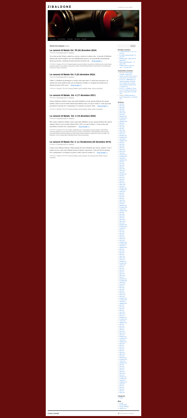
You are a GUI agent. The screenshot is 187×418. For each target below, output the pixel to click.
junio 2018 (121, 251)
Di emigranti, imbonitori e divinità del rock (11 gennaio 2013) (127, 84)
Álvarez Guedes (72, 64)
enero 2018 (122, 259)
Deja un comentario (61, 67)
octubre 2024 (122, 139)
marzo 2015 (122, 312)
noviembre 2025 (123, 118)
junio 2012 (121, 366)
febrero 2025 (122, 132)
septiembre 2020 (123, 210)
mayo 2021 (122, 196)
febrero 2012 (122, 373)
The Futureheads (106, 66)
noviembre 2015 (123, 300)
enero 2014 (122, 335)
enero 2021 (122, 203)
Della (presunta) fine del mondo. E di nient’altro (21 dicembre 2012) (128, 91)
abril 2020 (121, 217)
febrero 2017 (122, 275)
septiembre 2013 (123, 342)
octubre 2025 (122, 119)
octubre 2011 (122, 380)
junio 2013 (121, 347)
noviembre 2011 (123, 378)
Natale (77, 66)
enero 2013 (122, 356)
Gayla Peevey (108, 64)
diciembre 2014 (123, 317)
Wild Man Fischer (72, 135)
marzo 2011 (122, 392)
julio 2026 (121, 104)
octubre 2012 (122, 361)
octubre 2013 (122, 340)
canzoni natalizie (82, 88)
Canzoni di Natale (82, 64)
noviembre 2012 (123, 359)
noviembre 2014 (123, 319)
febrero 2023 (122, 170)
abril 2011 (121, 390)
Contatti (84, 39)
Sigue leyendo (97, 61)
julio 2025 (121, 123)
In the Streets (61, 39)
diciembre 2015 (123, 298)
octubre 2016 (122, 282)
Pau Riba (73, 133)
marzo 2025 (122, 130)
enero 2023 (122, 172)
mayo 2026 (122, 107)
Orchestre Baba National (86, 66)
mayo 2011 (122, 389)
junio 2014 (121, 326)
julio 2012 (121, 364)
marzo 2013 (122, 352)
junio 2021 (121, 195)
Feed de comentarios (124, 406)
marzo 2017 (122, 273)
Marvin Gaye (71, 66)
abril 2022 (121, 181)
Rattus (78, 133)
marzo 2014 (122, 331)
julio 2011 (121, 385)
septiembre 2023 (123, 160)
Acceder (121, 403)
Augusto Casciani (123, 76)
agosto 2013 (122, 343)
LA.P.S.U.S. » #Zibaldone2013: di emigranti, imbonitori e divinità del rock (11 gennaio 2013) (127, 81)
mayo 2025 (122, 126)
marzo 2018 (122, 256)
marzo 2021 (122, 200)
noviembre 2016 (123, 280)
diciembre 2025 (123, 116)
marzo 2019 (122, 237)
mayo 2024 (122, 146)
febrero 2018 (122, 258)
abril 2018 (121, 254)
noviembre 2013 (123, 338)
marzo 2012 (122, 371)
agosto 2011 (122, 383)
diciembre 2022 (123, 174)
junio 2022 (121, 177)
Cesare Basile (104, 129)
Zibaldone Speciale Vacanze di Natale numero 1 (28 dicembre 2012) (128, 96)
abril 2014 (121, 329)
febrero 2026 (122, 112)
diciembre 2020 (123, 205)
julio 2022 (121, 175)
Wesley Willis (64, 135)
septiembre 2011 (123, 382)
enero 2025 (122, 133)
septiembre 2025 (123, 121)
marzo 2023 (122, 168)
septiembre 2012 (123, 363)
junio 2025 (121, 125)
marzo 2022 (122, 182)
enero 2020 (122, 223)
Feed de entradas (123, 404)
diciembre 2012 (123, 357)
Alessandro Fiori (77, 129)
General (59, 64)
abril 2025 (121, 128)
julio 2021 (121, 193)
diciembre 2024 (123, 135)
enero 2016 (122, 296)
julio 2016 (121, 286)
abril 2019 (121, 235)
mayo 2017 (122, 270)
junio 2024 (121, 144)
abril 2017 (121, 272)
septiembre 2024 (123, 140)
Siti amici (77, 39)
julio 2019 (121, 230)
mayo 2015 (122, 308)
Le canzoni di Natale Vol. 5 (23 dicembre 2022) (72, 74)
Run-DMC (104, 133)
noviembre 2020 (123, 207)
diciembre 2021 (123, 188)
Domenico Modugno (55, 131)
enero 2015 (122, 315)
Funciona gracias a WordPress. (127, 413)
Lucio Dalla (53, 133)
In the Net (70, 39)
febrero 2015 (122, 314)
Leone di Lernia (105, 131)
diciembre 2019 (123, 224)
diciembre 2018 (123, 242)
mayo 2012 (122, 368)
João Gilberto (64, 66)
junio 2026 (121, 105)
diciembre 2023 (123, 154)
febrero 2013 (122, 354)
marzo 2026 (122, 111)
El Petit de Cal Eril (99, 64)
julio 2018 (121, 249)
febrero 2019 (122, 238)
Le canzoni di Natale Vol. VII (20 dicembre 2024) (73, 50)
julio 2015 (121, 305)
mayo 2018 (122, 252)
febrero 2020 (122, 221)
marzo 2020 (122, 219)
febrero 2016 (122, 294)
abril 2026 (121, 109)
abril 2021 (121, 198)
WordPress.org (122, 408)
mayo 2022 (122, 179)
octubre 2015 (122, 301)
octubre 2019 (122, 228)
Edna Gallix (90, 64)
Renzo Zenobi (97, 66)
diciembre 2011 (123, 376)
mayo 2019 (122, 233)
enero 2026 (122, 114)
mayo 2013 (122, 349)
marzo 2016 (122, 293)
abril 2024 (121, 147)
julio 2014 (121, 324)
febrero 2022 (122, 184)
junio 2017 (121, 268)
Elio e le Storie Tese (66, 131)
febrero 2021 (122, 202)
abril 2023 (121, 167)
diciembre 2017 (123, 261)
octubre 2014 (122, 321)
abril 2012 (121, 369)
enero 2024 (122, 153)
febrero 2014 (122, 333)
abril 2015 (121, 310)
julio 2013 (121, 345)
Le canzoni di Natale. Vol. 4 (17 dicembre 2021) (73, 95)
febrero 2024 (122, 151)
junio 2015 (121, 307)
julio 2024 (121, 142)
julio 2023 (121, 161)
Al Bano (70, 129)
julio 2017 (121, 266)
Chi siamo (53, 39)
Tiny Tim (58, 135)
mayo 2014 (122, 328)
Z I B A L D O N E (59, 6)
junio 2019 (121, 231)
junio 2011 (121, 387)
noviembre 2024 (123, 137)
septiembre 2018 (123, 247)
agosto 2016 (122, 284)
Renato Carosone (85, 133)
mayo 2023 (122, 165)
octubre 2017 (122, 265)
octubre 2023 (122, 158)
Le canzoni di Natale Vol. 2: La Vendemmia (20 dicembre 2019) (80, 141)
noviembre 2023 (123, 156)
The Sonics (53, 67)
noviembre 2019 (123, 226)
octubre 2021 (122, 191)
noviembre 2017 (123, 263)
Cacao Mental (86, 129)
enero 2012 (122, 375)
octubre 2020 (122, 209)
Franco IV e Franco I (77, 131)
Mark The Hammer (61, 133)
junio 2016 (121, 287)
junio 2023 (121, 163)
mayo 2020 (122, 216)
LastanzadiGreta (95, 131)
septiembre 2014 (123, 322)
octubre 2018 (122, 245)
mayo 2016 (122, 289)
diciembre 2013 (123, 336)
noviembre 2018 (123, 244)
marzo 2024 (122, 149)
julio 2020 (121, 212)
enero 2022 (122, 186)
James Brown (87, 131)
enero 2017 (122, 277)
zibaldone (71, 52)
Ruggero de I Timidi (95, 133)
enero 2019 (122, 240)
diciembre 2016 (123, 279)
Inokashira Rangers (55, 66)
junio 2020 (121, 214)
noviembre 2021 (123, 189)
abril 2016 (121, 291)
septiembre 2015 (123, 303)
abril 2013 (121, 350)
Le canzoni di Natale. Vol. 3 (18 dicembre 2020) (73, 115)
